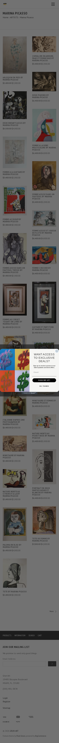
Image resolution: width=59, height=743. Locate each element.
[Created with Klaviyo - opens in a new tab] (29, 393)
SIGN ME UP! (44, 380)
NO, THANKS (44, 386)
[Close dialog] (57, 351)
